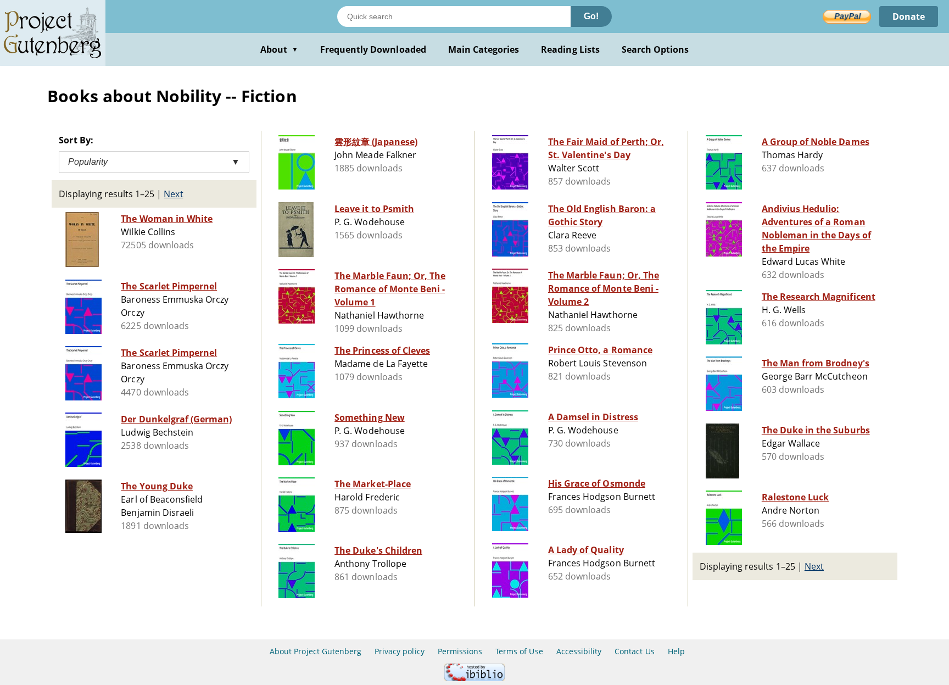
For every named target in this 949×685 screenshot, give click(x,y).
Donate (908, 16)
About (279, 49)
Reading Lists (570, 49)
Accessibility (579, 651)
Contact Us (634, 651)
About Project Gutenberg (315, 651)
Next (173, 194)
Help (676, 651)
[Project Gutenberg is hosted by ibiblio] (474, 678)
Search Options (655, 49)
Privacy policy (400, 651)
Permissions (460, 651)
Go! (591, 16)
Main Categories (484, 49)
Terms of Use (519, 651)
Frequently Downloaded (373, 49)
